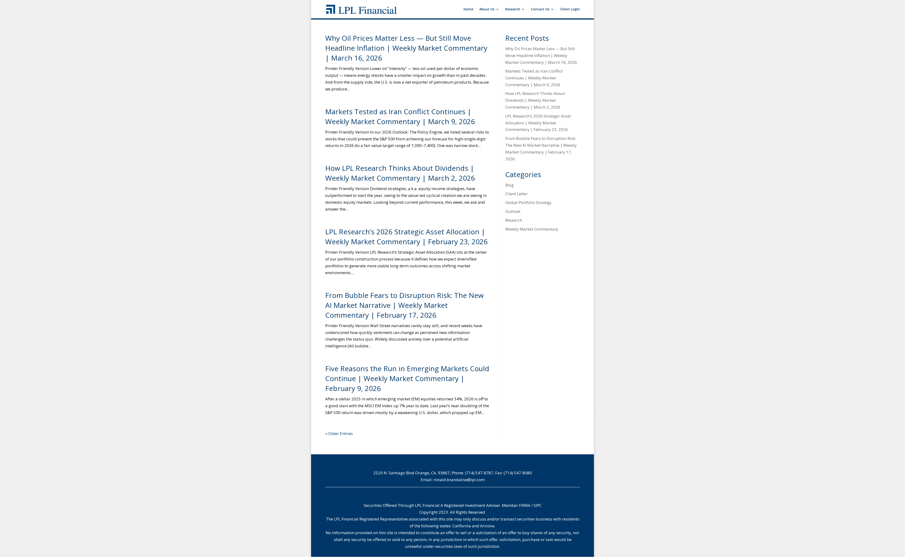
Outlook (512, 211)
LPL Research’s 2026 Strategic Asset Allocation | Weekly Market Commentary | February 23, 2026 (406, 236)
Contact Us (540, 9)
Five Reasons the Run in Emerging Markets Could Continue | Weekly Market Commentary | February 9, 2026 (407, 378)
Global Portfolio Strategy (528, 202)
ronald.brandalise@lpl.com (459, 479)
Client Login (570, 9)
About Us (486, 9)
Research (512, 9)
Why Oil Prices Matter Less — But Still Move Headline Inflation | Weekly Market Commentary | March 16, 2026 (406, 48)
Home (468, 9)
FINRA (524, 505)
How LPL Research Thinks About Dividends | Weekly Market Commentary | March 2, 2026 (400, 173)
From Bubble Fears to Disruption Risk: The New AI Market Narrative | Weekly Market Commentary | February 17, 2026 (404, 305)
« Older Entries (339, 433)
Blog (509, 185)
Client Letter (516, 193)
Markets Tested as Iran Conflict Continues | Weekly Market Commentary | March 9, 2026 (400, 116)
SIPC (538, 505)
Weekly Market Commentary (531, 229)
